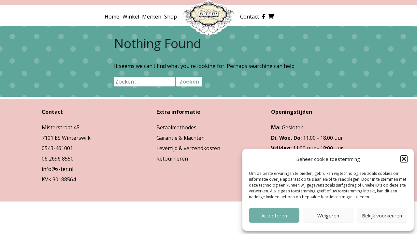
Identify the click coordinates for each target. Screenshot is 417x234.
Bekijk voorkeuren (382, 215)
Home (112, 16)
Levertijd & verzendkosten (188, 148)
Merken (151, 16)
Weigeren (328, 215)
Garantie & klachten (180, 137)
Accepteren (274, 215)
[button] (404, 159)
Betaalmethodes (176, 127)
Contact (249, 16)
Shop (170, 16)
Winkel (130, 16)
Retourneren (172, 158)
